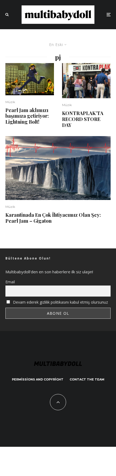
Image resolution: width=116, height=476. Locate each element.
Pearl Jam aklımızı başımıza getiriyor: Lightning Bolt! (27, 116)
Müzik (10, 102)
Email (10, 281)
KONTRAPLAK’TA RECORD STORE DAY (82, 119)
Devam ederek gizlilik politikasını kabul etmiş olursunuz (60, 302)
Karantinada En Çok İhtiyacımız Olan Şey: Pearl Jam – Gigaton (53, 218)
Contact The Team (87, 379)
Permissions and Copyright (37, 379)
